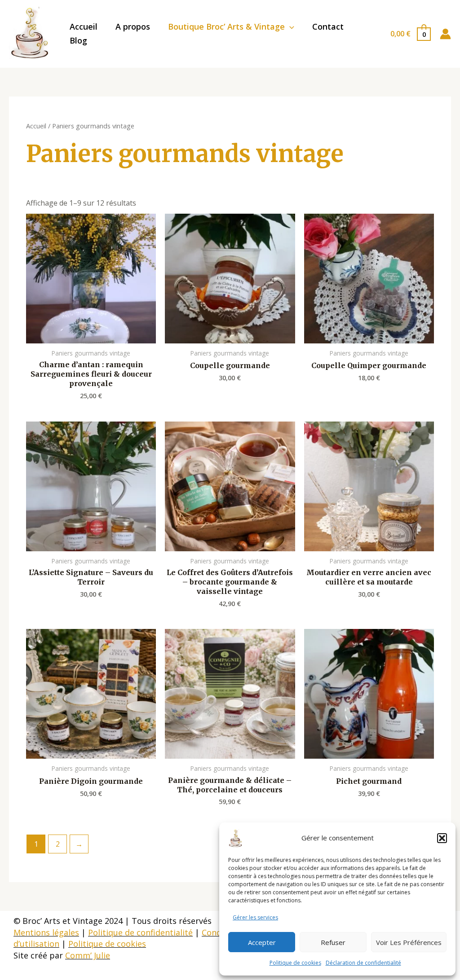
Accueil (83, 26)
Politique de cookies (295, 963)
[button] (442, 838)
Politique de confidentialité (140, 932)
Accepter (262, 942)
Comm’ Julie (87, 955)
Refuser (333, 942)
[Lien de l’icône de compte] (445, 34)
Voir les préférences (409, 942)
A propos (132, 26)
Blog (78, 40)
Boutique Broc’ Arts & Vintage (226, 26)
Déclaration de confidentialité (363, 963)
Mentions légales (46, 932)
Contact (328, 26)
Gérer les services (255, 917)
